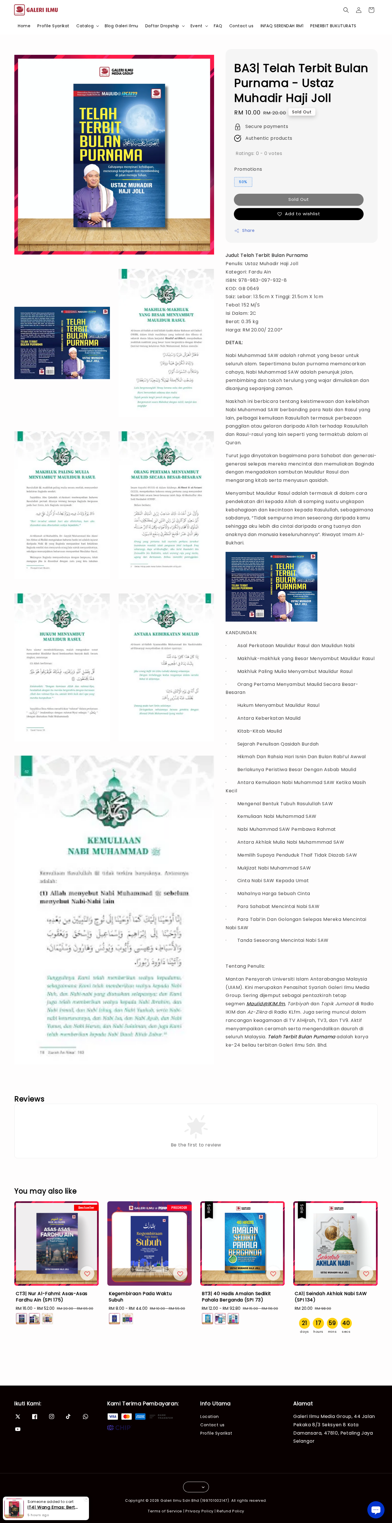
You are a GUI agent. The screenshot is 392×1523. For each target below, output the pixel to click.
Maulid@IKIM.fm (266, 1003)
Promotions (248, 169)
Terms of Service (165, 1511)
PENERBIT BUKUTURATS (333, 26)
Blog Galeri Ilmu (121, 26)
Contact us (241, 26)
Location (209, 1416)
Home (24, 26)
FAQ (218, 26)
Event (197, 25)
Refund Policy (230, 1511)
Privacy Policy (199, 1511)
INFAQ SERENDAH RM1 (282, 26)
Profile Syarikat (53, 26)
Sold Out (298, 200)
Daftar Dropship (162, 25)
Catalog (85, 25)
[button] (346, 10)
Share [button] (248, 231)
